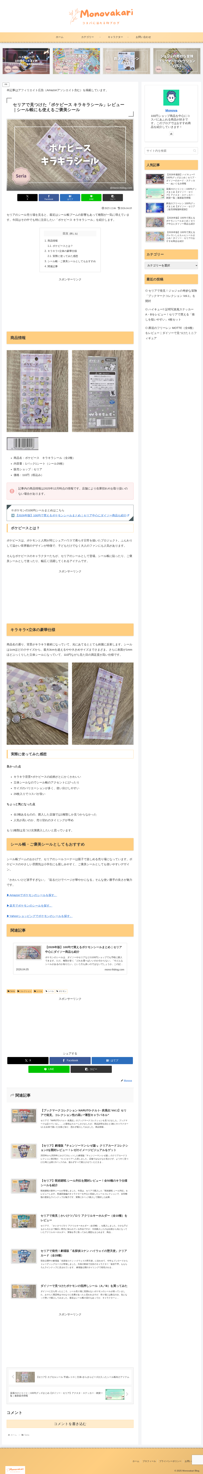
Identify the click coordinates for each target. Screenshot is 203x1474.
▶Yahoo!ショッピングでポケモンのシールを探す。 (40, 916)
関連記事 (53, 266)
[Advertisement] (70, 304)
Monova (171, 110)
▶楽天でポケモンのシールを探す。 (29, 905)
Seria (12, 991)
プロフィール (149, 1461)
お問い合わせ (191, 1461)
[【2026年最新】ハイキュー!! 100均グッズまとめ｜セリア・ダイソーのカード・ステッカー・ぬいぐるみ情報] (26, 61)
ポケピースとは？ (63, 245)
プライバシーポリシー (170, 1461)
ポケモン (62, 991)
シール (39, 991)
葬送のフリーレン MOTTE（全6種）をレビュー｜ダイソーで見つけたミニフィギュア (171, 333)
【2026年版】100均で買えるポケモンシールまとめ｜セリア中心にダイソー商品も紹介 (70, 515)
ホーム (136, 1461)
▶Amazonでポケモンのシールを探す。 (32, 895)
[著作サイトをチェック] (171, 134)
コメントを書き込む (70, 1424)
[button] (113, 197)
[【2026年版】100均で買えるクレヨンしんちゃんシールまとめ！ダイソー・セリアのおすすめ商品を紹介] (76, 61)
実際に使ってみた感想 (65, 256)
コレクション (25, 991)
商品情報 (53, 240)
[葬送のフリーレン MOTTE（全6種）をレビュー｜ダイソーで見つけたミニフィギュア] (126, 61)
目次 (65, 233)
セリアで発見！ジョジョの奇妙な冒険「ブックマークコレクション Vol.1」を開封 (171, 296)
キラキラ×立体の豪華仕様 (62, 250)
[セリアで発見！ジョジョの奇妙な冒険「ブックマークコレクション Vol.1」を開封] (177, 61)
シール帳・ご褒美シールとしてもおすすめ (72, 261)
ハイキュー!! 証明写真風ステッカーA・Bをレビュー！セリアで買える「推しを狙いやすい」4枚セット (170, 314)
